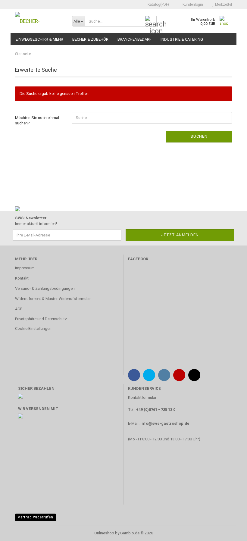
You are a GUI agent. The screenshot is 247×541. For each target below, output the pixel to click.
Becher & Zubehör (90, 39)
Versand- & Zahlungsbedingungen (45, 288)
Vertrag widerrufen (35, 517)
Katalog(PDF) (158, 4)
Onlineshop (104, 533)
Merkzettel (222, 4)
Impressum (25, 268)
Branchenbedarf (134, 39)
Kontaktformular (142, 397)
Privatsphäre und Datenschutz (41, 319)
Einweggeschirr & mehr (39, 39)
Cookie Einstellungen (33, 328)
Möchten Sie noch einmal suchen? (37, 120)
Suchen (199, 136)
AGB (19, 309)
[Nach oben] (230, 531)
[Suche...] (151, 21)
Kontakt (22, 278)
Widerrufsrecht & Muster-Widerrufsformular (53, 298)
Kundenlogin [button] (192, 4)
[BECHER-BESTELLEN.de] (39, 21)
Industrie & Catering (182, 39)
